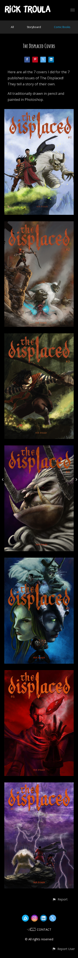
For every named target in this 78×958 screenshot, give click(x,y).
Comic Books (62, 27)
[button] (59, 899)
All (12, 27)
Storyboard (34, 27)
